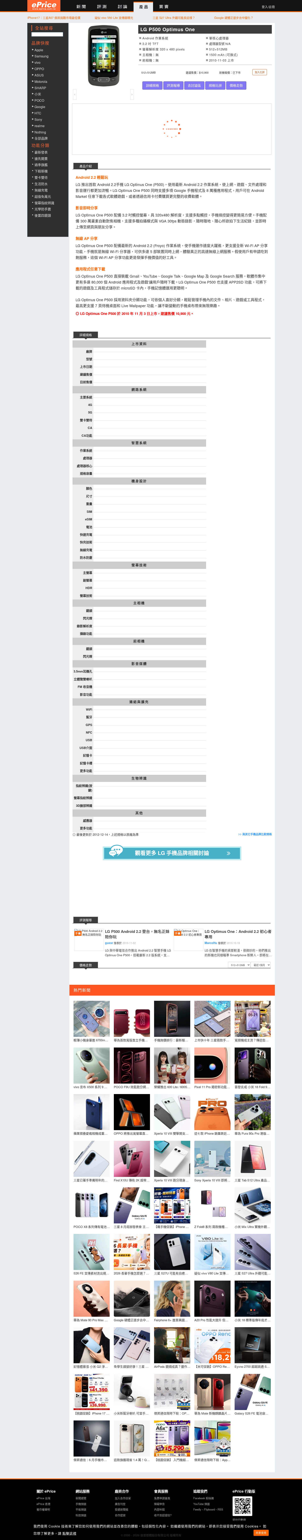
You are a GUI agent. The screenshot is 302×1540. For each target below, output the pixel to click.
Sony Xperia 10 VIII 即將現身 (212, 1180)
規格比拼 (215, 85)
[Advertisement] (175, 889)
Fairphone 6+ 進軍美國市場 (172, 1320)
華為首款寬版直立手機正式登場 (132, 1040)
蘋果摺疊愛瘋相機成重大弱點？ (92, 1133)
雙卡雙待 (41, 177)
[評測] (102, 7)
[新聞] (81, 7)
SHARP (40, 87)
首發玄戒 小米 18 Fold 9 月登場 (253, 1087)
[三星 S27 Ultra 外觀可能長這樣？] (253, 1252)
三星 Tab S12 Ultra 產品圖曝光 (253, 1180)
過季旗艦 (41, 164)
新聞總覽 (81, 1498)
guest (109, 943)
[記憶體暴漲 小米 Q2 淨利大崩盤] (92, 1345)
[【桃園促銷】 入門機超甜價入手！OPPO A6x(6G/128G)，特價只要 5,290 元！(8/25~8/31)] (172, 1438)
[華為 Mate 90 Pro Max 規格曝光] (92, 1299)
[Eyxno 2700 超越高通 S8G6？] (253, 1345)
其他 (139, 813)
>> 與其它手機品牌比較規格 (255, 834)
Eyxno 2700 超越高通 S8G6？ (253, 1366)
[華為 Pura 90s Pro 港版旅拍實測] (253, 1112)
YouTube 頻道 (201, 1504)
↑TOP (285, 1515)
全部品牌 (41, 138)
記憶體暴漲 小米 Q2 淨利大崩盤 (92, 1366)
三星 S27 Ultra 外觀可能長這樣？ (174, 18)
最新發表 (41, 152)
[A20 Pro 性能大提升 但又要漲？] (212, 1299)
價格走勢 (236, 85)
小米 (38, 94)
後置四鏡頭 (43, 215)
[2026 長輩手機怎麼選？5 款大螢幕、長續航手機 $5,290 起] (132, 1252)
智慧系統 (139, 443)
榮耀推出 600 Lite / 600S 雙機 (172, 1087)
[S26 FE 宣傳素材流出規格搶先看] (92, 1252)
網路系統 (139, 389)
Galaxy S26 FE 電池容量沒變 (253, 1413)
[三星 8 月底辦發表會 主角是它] (132, 1205)
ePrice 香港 (43, 1504)
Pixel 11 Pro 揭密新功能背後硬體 (212, 1087)
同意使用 (261, 1532)
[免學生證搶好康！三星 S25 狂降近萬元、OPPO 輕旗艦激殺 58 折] (132, 1345)
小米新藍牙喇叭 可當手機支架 (132, 1413)
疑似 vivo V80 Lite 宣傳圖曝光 (114, 18)
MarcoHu (211, 943)
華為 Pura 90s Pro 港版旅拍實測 (253, 1133)
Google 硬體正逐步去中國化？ (233, 18)
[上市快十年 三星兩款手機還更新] (212, 1019)
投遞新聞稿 (121, 1509)
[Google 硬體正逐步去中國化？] (132, 1299)
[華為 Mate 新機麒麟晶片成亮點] (212, 1392)
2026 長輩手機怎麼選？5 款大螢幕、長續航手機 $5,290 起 (132, 1273)
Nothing (40, 132)
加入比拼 (260, 72)
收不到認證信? (163, 1515)
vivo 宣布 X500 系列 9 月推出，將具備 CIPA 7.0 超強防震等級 (92, 1087)
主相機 (139, 603)
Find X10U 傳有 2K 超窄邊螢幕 (132, 1180)
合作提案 (120, 1515)
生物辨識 (139, 778)
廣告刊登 (120, 1504)
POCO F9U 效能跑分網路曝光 (132, 1087)
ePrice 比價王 (43, 5)
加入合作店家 (123, 1498)
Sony (38, 119)
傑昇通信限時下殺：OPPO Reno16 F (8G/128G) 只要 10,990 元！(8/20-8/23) (172, 1413)
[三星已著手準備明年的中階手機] (92, 1159)
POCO (39, 100)
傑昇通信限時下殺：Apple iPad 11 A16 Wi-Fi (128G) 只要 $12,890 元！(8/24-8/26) (212, 1460)
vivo (37, 62)
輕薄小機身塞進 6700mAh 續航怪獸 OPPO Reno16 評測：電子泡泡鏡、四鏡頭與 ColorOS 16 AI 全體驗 (92, 1040)
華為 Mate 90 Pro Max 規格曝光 (92, 1320)
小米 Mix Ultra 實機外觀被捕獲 (253, 1226)
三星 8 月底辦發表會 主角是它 (132, 1226)
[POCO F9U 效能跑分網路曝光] (132, 1066)
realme (40, 125)
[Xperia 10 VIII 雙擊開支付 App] (172, 1112)
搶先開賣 (41, 158)
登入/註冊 (268, 7)
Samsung (41, 56)
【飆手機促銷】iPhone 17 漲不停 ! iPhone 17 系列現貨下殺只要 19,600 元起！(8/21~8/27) (172, 1226)
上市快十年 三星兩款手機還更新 (212, 1040)
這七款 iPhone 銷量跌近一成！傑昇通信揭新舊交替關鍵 (212, 1133)
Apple (39, 50)
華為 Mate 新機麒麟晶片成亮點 (212, 1413)
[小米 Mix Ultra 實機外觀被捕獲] (253, 1205)
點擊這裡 (69, 1533)
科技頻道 (81, 1515)
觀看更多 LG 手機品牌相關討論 (172, 853)
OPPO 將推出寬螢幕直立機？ (132, 1133)
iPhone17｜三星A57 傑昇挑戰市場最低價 (54, 18)
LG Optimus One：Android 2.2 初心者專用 (238, 934)
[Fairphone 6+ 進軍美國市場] (172, 1299)
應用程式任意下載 (90, 269)
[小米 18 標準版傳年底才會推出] (253, 1299)
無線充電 (41, 190)
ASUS (39, 75)
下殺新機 (41, 171)
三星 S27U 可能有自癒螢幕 (172, 1273)
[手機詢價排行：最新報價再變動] (172, 1019)
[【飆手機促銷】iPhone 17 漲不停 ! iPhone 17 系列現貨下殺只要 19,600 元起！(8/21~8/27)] (172, 1205)
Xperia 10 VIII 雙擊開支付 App (172, 1133)
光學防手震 (43, 209)
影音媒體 (139, 663)
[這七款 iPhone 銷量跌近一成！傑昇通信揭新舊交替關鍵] (212, 1112)
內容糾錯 (159, 1509)
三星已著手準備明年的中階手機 (92, 1180)
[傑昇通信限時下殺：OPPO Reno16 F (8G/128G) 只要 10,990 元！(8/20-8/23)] (172, 1392)
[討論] (122, 7)
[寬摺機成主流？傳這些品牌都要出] (253, 1019)
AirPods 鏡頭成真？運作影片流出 (172, 1366)
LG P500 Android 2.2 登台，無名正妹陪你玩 (137, 934)
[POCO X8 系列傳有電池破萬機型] (92, 1205)
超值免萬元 (43, 196)
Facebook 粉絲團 (203, 1498)
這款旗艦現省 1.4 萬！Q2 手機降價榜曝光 (132, 1460)
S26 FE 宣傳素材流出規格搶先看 (92, 1273)
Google (40, 106)
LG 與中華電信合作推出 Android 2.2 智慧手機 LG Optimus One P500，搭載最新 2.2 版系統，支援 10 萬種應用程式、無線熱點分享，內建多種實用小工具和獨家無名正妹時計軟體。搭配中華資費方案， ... (138, 952)
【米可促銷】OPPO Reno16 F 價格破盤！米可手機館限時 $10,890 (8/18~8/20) (212, 1366)
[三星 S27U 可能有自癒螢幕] (172, 1252)
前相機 (139, 641)
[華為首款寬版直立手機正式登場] (132, 1019)
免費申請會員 (162, 1498)
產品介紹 (86, 166)
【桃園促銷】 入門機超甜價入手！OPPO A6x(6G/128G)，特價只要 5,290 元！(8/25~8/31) (172, 1460)
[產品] (143, 7)
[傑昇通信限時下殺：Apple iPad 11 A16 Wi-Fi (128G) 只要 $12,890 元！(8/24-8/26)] (212, 1438)
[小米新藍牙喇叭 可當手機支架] (132, 1392)
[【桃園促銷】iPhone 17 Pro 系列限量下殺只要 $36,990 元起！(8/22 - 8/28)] (92, 1392)
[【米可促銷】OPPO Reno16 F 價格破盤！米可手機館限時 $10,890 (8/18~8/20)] (212, 1345)
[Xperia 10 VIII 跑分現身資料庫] (172, 1159)
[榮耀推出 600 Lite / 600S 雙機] (172, 1066)
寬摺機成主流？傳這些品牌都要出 (253, 1040)
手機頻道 (81, 1504)
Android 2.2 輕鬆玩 (92, 177)
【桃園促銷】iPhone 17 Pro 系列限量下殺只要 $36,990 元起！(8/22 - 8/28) (92, 1413)
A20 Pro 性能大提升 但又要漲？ (212, 1320)
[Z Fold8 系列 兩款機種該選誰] (212, 1205)
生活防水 (41, 183)
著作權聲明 (43, 1509)
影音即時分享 (87, 208)
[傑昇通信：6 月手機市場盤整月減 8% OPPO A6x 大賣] (92, 1438)
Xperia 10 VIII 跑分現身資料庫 (172, 1180)
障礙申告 (159, 1504)
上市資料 (139, 344)
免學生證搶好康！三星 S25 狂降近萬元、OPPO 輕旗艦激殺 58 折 (132, 1366)
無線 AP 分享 (87, 238)
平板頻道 (81, 1509)
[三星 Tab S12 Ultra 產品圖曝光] (253, 1159)
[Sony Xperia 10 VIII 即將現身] (212, 1159)
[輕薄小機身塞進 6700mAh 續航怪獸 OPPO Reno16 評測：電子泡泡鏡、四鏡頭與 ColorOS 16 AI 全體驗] (92, 1019)
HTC (38, 113)
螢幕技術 (139, 565)
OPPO (39, 68)
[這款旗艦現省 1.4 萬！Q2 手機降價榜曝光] (132, 1438)
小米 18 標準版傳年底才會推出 (253, 1320)
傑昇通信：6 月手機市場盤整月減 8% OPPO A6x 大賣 (92, 1460)
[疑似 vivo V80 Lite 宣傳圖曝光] (212, 1252)
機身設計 (139, 481)
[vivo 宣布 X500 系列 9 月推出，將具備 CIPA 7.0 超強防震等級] (92, 1066)
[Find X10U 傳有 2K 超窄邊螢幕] (132, 1159)
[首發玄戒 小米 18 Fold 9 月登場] (253, 1066)
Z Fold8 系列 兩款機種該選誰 (212, 1226)
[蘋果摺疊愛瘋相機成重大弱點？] (92, 1112)
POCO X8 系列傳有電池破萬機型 (92, 1226)
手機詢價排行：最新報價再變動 (172, 1040)
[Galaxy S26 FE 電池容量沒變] (253, 1392)
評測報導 (173, 85)
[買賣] (164, 7)
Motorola (41, 81)
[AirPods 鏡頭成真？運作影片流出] (172, 1345)
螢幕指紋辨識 (44, 203)
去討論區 (194, 85)
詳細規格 (152, 85)
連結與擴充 (139, 702)
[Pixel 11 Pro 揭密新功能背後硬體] (212, 1066)
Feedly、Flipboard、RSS (208, 1509)
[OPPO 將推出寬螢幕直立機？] (132, 1112)
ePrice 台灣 (43, 1498)
